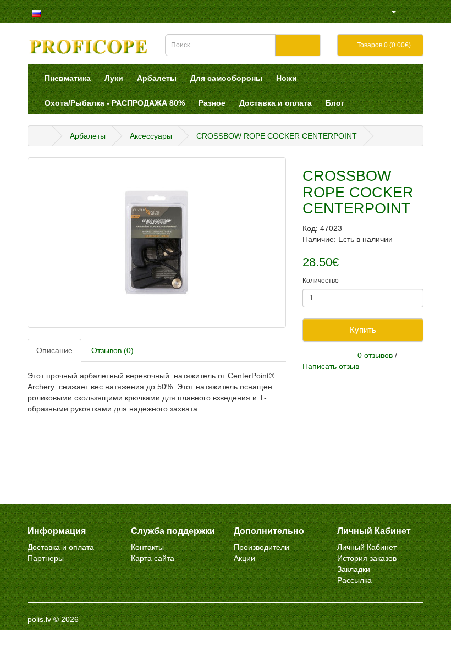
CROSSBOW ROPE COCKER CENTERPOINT (276, 135)
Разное (212, 102)
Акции (244, 558)
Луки (114, 78)
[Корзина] (407, 11)
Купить (363, 329)
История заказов (367, 558)
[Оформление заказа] (420, 11)
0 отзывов (375, 355)
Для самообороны (226, 78)
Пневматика (68, 78)
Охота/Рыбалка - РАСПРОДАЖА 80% (115, 102)
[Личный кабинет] (389, 11)
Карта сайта (152, 558)
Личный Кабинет (367, 547)
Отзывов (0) (112, 350)
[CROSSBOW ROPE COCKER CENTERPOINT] (157, 242)
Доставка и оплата (275, 102)
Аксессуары (151, 135)
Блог (335, 102)
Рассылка (354, 580)
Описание (54, 350)
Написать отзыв (330, 366)
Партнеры (46, 558)
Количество (320, 280)
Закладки (353, 569)
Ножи (286, 78)
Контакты (147, 547)
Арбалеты (157, 78)
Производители (261, 547)
